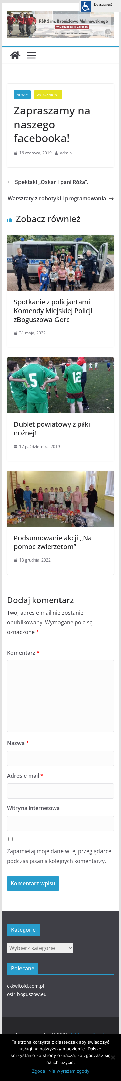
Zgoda (38, 1071)
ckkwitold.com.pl (25, 986)
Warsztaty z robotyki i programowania (57, 198)
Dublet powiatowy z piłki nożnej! (52, 429)
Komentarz (23, 652)
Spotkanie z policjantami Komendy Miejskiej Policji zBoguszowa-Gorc (53, 310)
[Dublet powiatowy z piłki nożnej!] (60, 360)
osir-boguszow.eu (27, 994)
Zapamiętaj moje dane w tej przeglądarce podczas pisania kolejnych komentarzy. (59, 856)
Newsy (22, 94)
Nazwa (18, 743)
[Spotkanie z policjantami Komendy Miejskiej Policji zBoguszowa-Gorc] (60, 238)
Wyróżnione (48, 94)
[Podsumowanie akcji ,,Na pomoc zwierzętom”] (60, 474)
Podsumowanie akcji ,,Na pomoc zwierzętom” (53, 542)
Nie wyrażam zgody (68, 1071)
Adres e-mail (25, 775)
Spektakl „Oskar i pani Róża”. (51, 182)
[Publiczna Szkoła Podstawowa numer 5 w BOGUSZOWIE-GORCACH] (15, 55)
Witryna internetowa (33, 808)
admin (66, 153)
